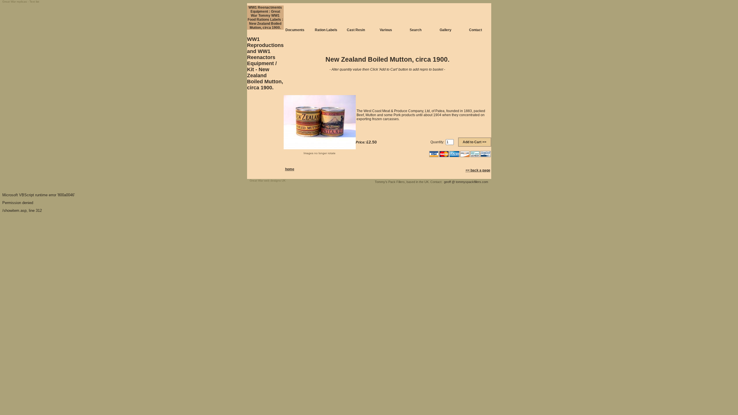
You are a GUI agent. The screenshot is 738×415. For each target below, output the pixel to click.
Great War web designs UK (268, 180)
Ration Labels (326, 30)
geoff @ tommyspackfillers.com (466, 182)
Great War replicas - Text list (20, 1)
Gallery (445, 30)
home (289, 169)
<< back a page (478, 170)
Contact (475, 30)
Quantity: (437, 142)
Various (386, 30)
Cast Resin (356, 30)
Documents (294, 30)
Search (415, 30)
